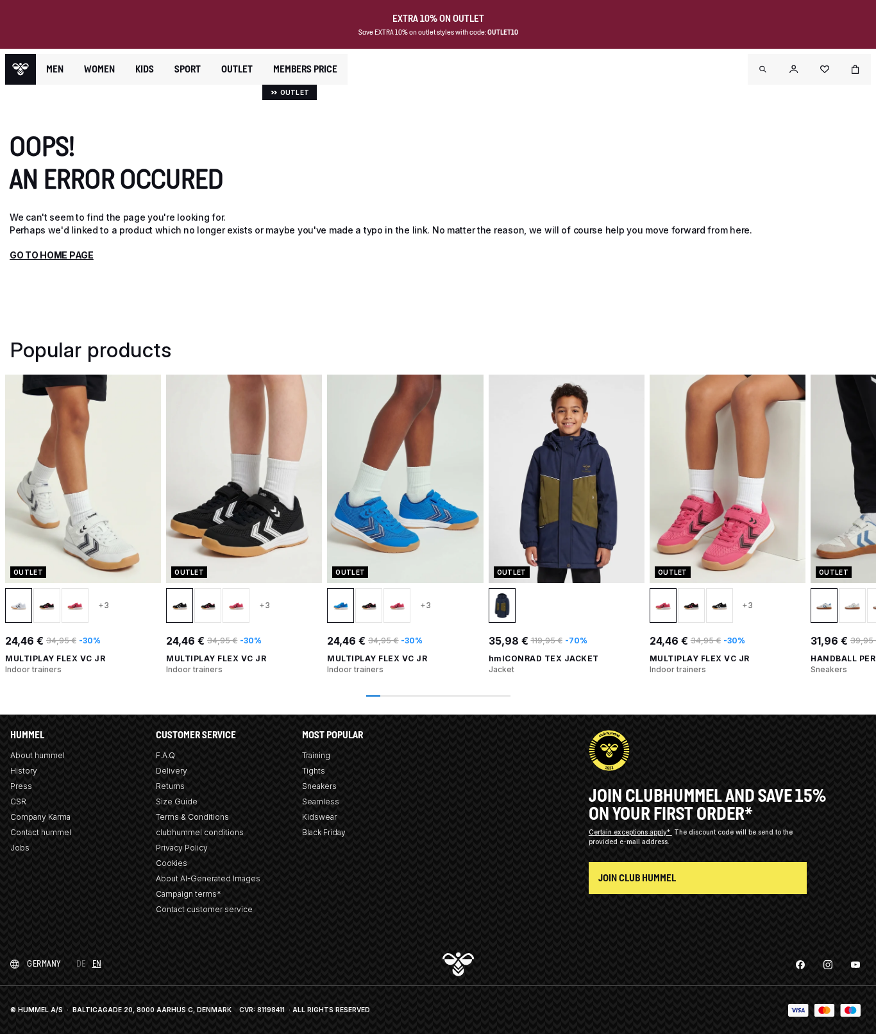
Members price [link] (305, 69)
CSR (18, 801)
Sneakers (319, 786)
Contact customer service (204, 909)
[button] (763, 69)
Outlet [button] (237, 69)
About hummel (37, 755)
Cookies (171, 863)
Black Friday (324, 832)
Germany (44, 964)
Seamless (320, 801)
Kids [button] (144, 69)
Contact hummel (40, 832)
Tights (313, 771)
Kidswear (319, 817)
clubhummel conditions (200, 832)
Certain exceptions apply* (630, 832)
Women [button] (99, 69)
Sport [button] (187, 69)
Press (21, 786)
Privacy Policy (182, 847)
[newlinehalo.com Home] (20, 69)
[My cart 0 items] (855, 69)
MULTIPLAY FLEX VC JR (55, 658)
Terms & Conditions (192, 817)
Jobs (19, 847)
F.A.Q (165, 755)
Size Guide (177, 801)
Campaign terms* (188, 894)
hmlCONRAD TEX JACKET (544, 658)
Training (316, 755)
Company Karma (40, 817)
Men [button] (54, 69)
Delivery (171, 771)
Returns (170, 786)
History (23, 771)
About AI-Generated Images (208, 878)
